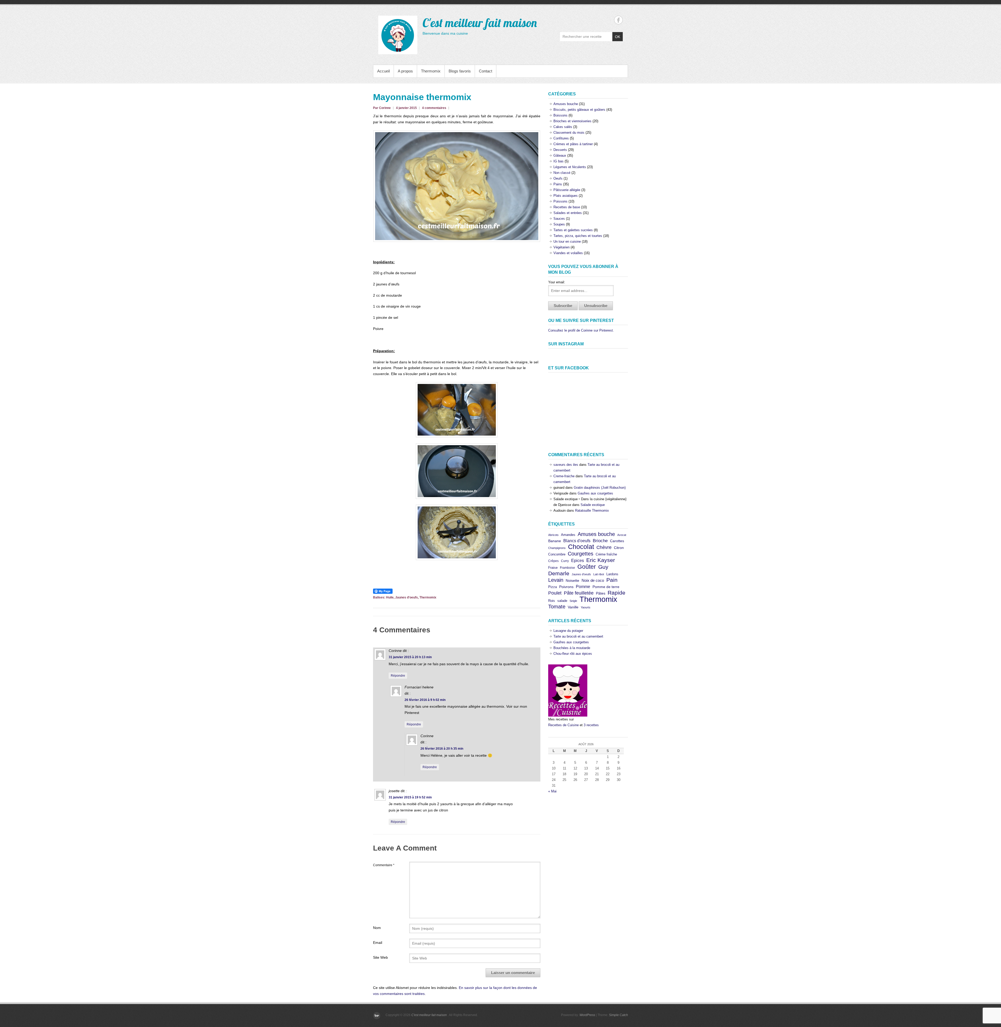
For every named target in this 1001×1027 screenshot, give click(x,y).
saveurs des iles (565, 465)
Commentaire (383, 865)
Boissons (560, 115)
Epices (577, 560)
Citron (619, 548)
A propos (405, 71)
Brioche (600, 540)
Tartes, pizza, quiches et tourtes (577, 236)
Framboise (567, 568)
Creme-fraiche (564, 476)
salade (562, 601)
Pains (557, 184)
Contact (485, 71)
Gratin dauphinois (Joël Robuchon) (600, 488)
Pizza (552, 587)
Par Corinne (382, 108)
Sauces (559, 219)
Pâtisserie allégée (566, 190)
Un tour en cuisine (567, 241)
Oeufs (558, 178)
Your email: (556, 282)
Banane (554, 541)
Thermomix (431, 71)
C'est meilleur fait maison (480, 22)
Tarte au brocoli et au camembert (578, 636)
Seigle (573, 600)
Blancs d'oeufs (576, 541)
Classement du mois (568, 133)
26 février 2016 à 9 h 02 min (425, 700)
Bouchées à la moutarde (571, 648)
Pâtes (600, 593)
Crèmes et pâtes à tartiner (573, 144)
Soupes (559, 224)
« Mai (552, 791)
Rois (551, 601)
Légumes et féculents (569, 167)
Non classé (561, 173)
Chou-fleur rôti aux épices (572, 654)
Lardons (612, 574)
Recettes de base (566, 207)
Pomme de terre (606, 587)
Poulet (554, 593)
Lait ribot (598, 574)
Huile (390, 597)
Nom (377, 928)
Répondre (398, 675)
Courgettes (580, 554)
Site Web (380, 957)
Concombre (556, 554)
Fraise (553, 568)
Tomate (556, 606)
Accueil (383, 71)
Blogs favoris (460, 71)
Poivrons (566, 587)
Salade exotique (593, 505)
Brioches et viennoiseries (572, 121)
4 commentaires (434, 108)
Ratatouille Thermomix (592, 510)
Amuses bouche (565, 104)
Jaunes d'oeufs (406, 597)
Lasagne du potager (568, 631)
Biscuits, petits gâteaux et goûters (579, 110)
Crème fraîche (606, 554)
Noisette (572, 580)
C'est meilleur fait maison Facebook (618, 20)
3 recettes (591, 725)
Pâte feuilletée (579, 593)
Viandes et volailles (568, 253)
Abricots (553, 534)
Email (377, 942)
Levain (555, 580)
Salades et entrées (567, 213)
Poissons (560, 201)
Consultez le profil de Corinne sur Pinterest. (581, 330)
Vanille (573, 607)
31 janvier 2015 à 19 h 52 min (410, 797)
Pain (612, 580)
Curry (565, 561)
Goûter (586, 566)
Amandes (568, 535)
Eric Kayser (600, 560)
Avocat (621, 534)
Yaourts (585, 607)
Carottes (617, 541)
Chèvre (604, 547)
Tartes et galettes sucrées (573, 230)
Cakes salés (562, 127)
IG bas (558, 161)
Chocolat (581, 546)
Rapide (616, 593)
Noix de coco (593, 580)
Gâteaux (559, 155)
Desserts (560, 150)
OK (617, 37)
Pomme (583, 586)
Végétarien (561, 247)
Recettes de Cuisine (563, 725)
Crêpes (553, 561)
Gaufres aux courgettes (595, 493)
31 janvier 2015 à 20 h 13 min (410, 657)
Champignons (557, 547)
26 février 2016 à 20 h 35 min (441, 748)
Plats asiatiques (565, 196)
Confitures (561, 138)
